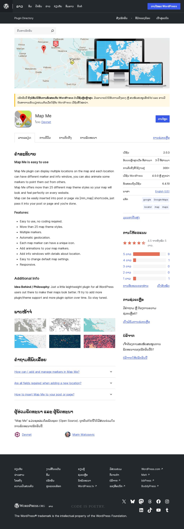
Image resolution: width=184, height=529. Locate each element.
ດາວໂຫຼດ (162, 118)
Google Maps (161, 199)
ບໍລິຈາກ (115, 480)
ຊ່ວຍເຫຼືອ (83, 474)
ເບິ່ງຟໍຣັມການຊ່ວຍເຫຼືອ (136, 322)
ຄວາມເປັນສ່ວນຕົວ (23, 486)
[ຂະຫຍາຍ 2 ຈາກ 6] (76, 323)
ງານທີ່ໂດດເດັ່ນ (53, 469)
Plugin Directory (23, 18)
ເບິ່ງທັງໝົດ (163, 286)
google (147, 199)
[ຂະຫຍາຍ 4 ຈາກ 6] (41, 339)
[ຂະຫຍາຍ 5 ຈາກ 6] (76, 339)
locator (148, 207)
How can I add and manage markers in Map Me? (46, 372)
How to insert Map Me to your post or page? (44, 394)
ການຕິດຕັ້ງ (65, 137)
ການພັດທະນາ (88, 137)
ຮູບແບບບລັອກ (53, 486)
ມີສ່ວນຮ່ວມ (116, 469)
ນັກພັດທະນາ (84, 480)
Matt (145, 474)
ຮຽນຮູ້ (81, 469)
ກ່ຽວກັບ (18, 469)
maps (165, 207)
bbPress (147, 480)
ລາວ (51, 506)
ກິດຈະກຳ (114, 474)
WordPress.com (152, 469)
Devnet (46, 122)
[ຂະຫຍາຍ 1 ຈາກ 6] (41, 323)
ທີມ (48, 474)
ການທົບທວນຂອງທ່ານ (135, 286)
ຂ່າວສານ (19, 474)
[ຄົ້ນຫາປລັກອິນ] (52, 30)
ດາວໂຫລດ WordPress (164, 6)
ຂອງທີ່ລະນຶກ (117, 486)
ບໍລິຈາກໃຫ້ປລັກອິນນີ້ (135, 358)
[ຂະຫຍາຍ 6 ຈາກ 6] (110, 339)
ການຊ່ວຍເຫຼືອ (161, 137)
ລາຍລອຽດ (24, 137)
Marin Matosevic (83, 434)
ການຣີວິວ (45, 137)
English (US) (162, 191)
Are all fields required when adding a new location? (47, 383)
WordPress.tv (87, 486)
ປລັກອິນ (50, 480)
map (157, 207)
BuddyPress (150, 486)
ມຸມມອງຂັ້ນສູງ (131, 217)
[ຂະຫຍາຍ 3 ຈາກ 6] (110, 323)
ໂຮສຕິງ (18, 480)
